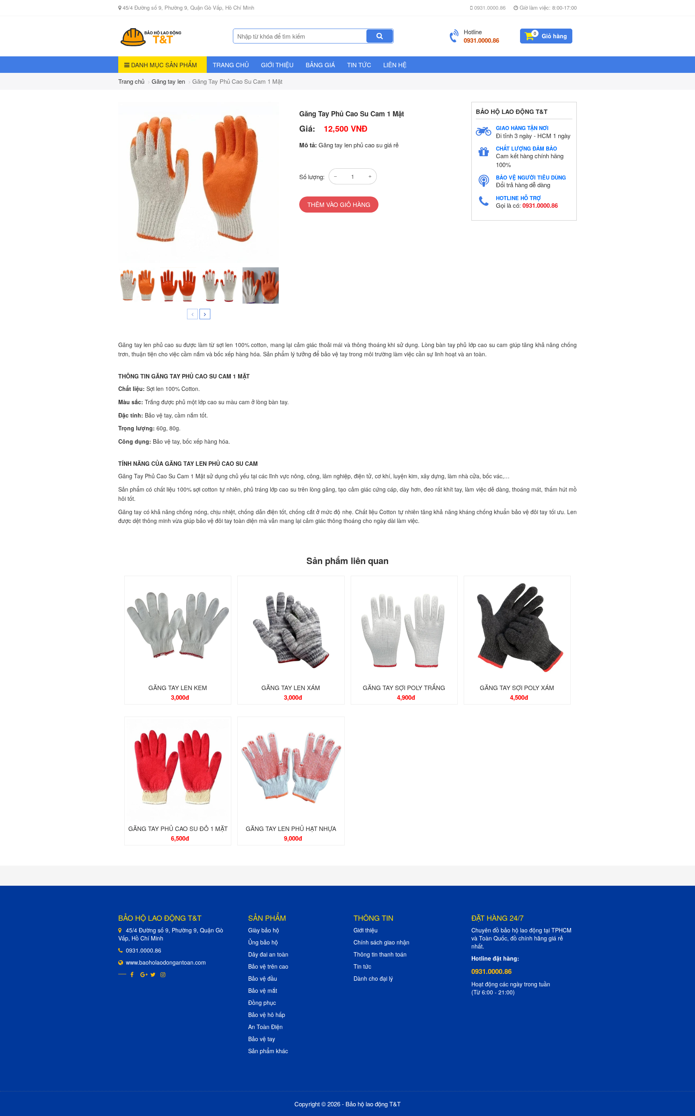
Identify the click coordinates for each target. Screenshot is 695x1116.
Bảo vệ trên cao (268, 966)
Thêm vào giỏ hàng (338, 204)
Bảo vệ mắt (262, 990)
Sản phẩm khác (268, 1051)
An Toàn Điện (265, 1027)
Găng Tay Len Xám (290, 687)
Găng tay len (168, 81)
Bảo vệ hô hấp (266, 1015)
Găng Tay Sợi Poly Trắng (404, 687)
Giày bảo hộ (263, 930)
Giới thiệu (366, 930)
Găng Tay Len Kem (177, 687)
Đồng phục (262, 1002)
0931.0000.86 (489, 7)
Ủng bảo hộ (263, 942)
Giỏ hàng (554, 36)
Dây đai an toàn (268, 954)
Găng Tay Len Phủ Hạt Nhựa (291, 828)
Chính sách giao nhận (381, 942)
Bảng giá (320, 64)
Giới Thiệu (277, 64)
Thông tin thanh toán (380, 954)
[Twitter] (153, 974)
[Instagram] (163, 974)
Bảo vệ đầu (262, 978)
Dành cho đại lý (373, 978)
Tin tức (359, 64)
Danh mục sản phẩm (163, 64)
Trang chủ (231, 64)
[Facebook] (133, 974)
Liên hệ (395, 64)
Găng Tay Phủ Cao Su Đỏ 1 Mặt (178, 828)
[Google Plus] (143, 974)
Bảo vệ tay (261, 1039)
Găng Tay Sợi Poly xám (517, 687)
